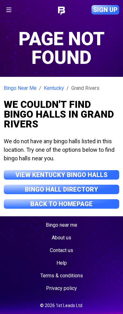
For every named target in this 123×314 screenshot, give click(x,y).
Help (61, 263)
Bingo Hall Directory (61, 189)
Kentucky (54, 88)
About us (61, 238)
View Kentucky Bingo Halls (61, 175)
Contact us (61, 250)
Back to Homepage (61, 204)
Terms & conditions (61, 276)
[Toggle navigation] (9, 10)
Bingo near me (61, 225)
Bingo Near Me (20, 88)
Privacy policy (61, 288)
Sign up (105, 10)
